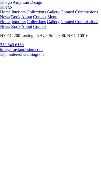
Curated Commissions (79, 12)
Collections (36, 12)
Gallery (53, 12)
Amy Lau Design (27, 2)
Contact (39, 16)
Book (15, 16)
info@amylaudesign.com (21, 49)
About (26, 16)
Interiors (19, 12)
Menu (52, 16)
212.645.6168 (12, 44)
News (5, 16)
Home (5, 12)
